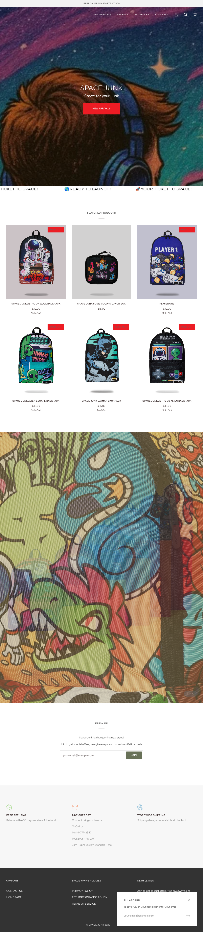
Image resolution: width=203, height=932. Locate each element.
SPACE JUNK (96, 925)
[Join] (185, 915)
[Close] (191, 898)
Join (134, 755)
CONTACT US (14, 890)
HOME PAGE (14, 897)
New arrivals (102, 109)
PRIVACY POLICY (82, 890)
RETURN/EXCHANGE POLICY (89, 897)
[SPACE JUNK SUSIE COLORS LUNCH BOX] (101, 262)
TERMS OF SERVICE (84, 903)
